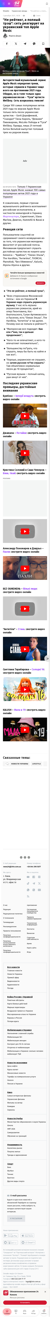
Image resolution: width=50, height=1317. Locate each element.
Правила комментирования (34, 918)
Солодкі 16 (38, 669)
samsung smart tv (28, 1242)
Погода (10, 988)
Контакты (30, 929)
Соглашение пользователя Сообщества (32, 911)
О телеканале (8, 918)
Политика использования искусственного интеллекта (9, 943)
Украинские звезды (20, 11)
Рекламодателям (9, 926)
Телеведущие (8, 922)
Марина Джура (15, 36)
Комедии (11, 1106)
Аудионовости (13, 985)
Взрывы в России (14, 1018)
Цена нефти (12, 1066)
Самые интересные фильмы (19, 1096)
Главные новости (14, 970)
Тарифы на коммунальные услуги (21, 1077)
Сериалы (11, 1110)
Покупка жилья (13, 1152)
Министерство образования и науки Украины (26, 1122)
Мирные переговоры (16, 1007)
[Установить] (25, 1297)
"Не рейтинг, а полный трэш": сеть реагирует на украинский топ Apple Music (38, 11)
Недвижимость (14, 1144)
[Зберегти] (43, 44)
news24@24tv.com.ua (12, 867)
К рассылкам (16, 1219)
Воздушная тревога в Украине (20, 1011)
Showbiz (6, 11)
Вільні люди (30, 588)
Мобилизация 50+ (14, 1037)
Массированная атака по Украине (21, 1014)
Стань (21, 629)
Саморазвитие (13, 1132)
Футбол (10, 1171)
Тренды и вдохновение (17, 1155)
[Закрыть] (45, 1292)
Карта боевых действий (17, 1004)
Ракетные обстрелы (15, 1000)
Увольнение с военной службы (20, 1033)
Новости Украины (14, 974)
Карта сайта (31, 948)
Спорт (10, 1164)
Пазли (6, 551)
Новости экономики (17, 1062)
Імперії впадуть (24, 395)
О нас (5, 905)
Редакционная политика (12, 914)
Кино (9, 1092)
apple (28, 1235)
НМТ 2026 (11, 1129)
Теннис (10, 1174)
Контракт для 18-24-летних (18, 1044)
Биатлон (10, 1178)
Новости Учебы (15, 1118)
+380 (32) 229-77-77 (18, 1279)
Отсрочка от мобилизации (18, 1048)
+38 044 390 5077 (34, 867)
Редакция (7, 909)
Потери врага (13, 1021)
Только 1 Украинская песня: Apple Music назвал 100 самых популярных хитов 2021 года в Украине (24, 191)
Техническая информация (32, 924)
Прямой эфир (13, 978)
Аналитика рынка (14, 1148)
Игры (29, 952)
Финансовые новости (16, 1073)
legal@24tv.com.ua (33, 1282)
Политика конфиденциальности (11, 936)
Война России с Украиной (20, 997)
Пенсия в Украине (15, 1084)
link (28, 877)
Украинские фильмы (16, 1099)
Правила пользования (12, 931)
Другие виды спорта (15, 1181)
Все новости (13, 967)
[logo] (17, 3)
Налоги (10, 1080)
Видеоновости (13, 981)
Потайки (21, 432)
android (10, 1235)
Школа (10, 1125)
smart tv (10, 1242)
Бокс (9, 1167)
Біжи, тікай (9, 473)
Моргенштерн (11, 216)
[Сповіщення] (47, 3)
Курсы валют (12, 1070)
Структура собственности (33, 938)
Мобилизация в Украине (19, 1030)
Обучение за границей (16, 1136)
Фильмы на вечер (14, 1103)
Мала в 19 (20, 709)
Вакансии (30, 933)
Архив (29, 943)
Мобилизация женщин (16, 1040)
